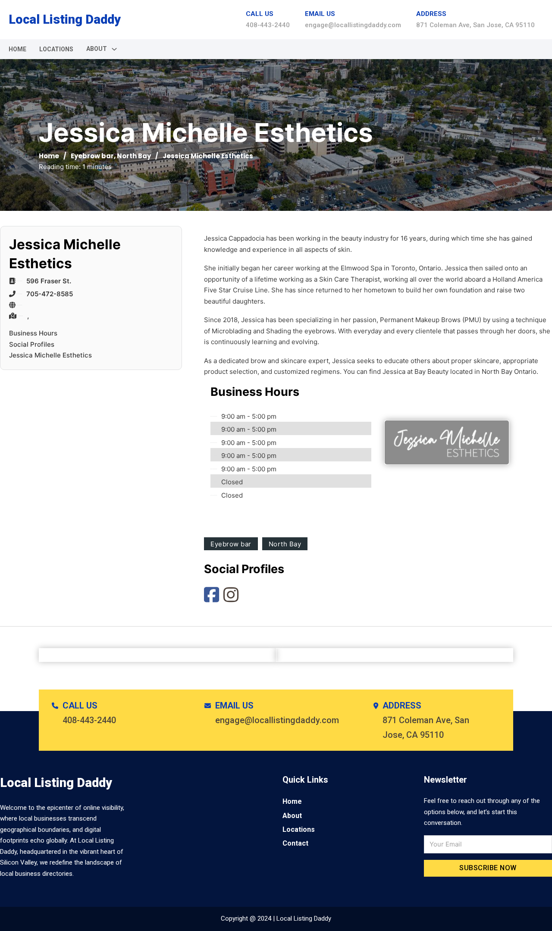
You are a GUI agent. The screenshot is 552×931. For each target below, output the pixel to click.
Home (17, 49)
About (292, 816)
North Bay (134, 155)
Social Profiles (31, 344)
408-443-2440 (268, 25)
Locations (56, 49)
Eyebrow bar (92, 155)
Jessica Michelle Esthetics (50, 355)
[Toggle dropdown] (114, 49)
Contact (295, 843)
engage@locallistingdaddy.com (353, 25)
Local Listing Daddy (65, 19)
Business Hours (33, 333)
